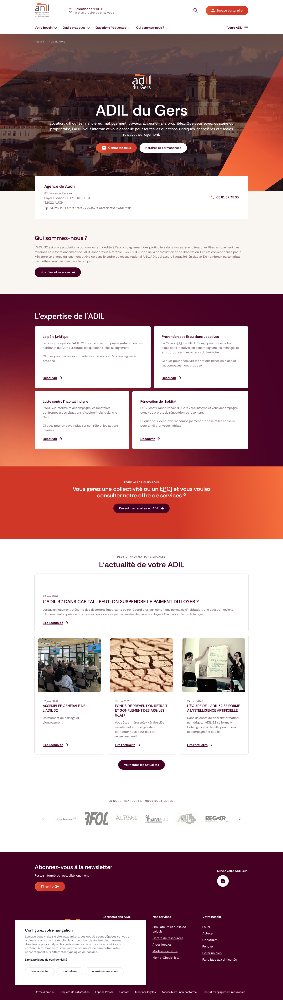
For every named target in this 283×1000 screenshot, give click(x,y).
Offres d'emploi (44, 992)
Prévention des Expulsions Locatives (190, 336)
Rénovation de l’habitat (158, 401)
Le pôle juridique (56, 336)
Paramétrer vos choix (104, 971)
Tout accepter (40, 971)
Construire (210, 940)
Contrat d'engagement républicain (224, 992)
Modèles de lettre (165, 951)
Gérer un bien (212, 953)
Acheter (208, 933)
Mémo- (165, 958)
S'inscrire (47, 886)
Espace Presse (104, 992)
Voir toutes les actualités (141, 765)
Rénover (208, 946)
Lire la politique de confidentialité (46, 960)
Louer (206, 927)
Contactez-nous (119, 148)
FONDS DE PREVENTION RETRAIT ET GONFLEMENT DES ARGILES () (141, 710)
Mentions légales (145, 992)
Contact (124, 992)
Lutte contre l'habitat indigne (65, 401)
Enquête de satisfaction (75, 992)
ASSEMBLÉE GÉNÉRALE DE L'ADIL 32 (64, 708)
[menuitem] (46, 27)
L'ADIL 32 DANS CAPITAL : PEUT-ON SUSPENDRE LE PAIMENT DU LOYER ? (121, 601)
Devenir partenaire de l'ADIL (139, 508)
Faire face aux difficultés (219, 960)
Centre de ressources (167, 938)
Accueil (39, 41)
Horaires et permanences (163, 148)
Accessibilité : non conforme (179, 992)
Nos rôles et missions (55, 272)
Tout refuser (69, 971)
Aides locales (162, 945)
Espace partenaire (230, 10)
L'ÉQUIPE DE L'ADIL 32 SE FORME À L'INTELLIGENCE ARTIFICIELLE (213, 708)
